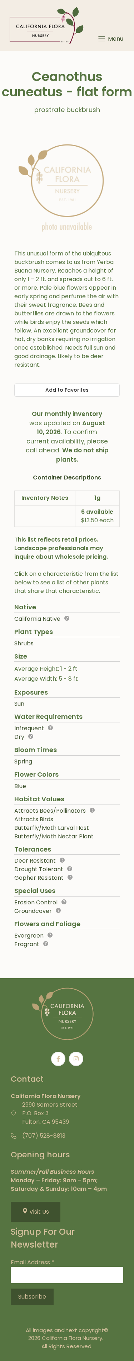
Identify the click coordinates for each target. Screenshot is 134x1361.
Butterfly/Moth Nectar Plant (54, 836)
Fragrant (26, 944)
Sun (19, 704)
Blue (20, 786)
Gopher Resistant (39, 878)
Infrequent (29, 728)
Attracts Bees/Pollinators (50, 811)
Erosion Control (36, 902)
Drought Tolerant (38, 869)
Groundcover (33, 911)
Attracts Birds (33, 819)
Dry (19, 737)
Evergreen (29, 935)
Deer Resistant (35, 861)
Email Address (32, 1262)
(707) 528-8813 (43, 1136)
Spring (23, 761)
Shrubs (24, 643)
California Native (37, 619)
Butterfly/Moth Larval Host (51, 828)
